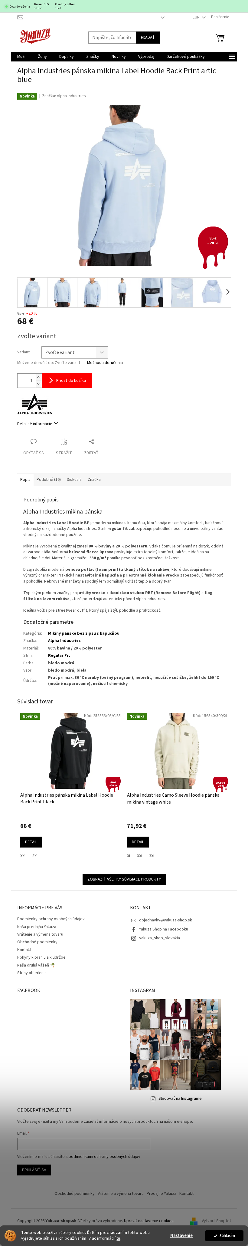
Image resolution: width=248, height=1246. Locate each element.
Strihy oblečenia (32, 973)
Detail (31, 842)
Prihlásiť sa (34, 1170)
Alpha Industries (64, 641)
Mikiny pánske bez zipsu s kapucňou (83, 633)
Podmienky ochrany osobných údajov (51, 919)
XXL (23, 856)
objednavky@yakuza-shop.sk (165, 920)
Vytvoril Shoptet (216, 1221)
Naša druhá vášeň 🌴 (36, 965)
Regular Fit (59, 656)
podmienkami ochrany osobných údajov (104, 1157)
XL (129, 856)
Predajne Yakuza (161, 1194)
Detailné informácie (34, 424)
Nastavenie (181, 1235)
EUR (197, 17)
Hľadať (148, 38)
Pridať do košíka (71, 381)
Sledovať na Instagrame (180, 1099)
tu (118, 1238)
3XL (35, 856)
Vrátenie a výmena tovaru (40, 934)
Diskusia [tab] (74, 480)
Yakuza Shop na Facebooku (163, 929)
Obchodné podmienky (37, 942)
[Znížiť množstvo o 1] (39, 384)
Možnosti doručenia (105, 363)
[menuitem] (21, 56)
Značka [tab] (94, 480)
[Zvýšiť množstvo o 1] (39, 377)
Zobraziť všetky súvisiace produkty (124, 879)
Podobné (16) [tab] (49, 480)
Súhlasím (227, 1235)
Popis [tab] (25, 480)
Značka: (64, 96)
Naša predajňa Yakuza (36, 927)
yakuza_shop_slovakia (159, 938)
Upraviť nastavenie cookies (149, 1221)
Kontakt (24, 950)
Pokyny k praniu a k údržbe (41, 957)
